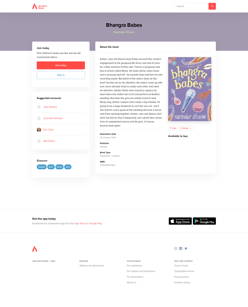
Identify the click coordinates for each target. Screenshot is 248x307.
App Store (80, 223)
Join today (60, 65)
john (51, 167)
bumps (41, 167)
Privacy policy (181, 276)
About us (131, 282)
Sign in (61, 75)
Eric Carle (48, 129)
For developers (135, 276)
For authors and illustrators (141, 271)
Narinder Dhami (124, 32)
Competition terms (184, 271)
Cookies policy (182, 282)
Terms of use (181, 265)
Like (174, 128)
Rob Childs (49, 141)
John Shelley (50, 106)
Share (185, 128)
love (68, 167)
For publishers (134, 265)
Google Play (95, 223)
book (59, 167)
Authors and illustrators (92, 265)
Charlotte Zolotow (53, 118)
